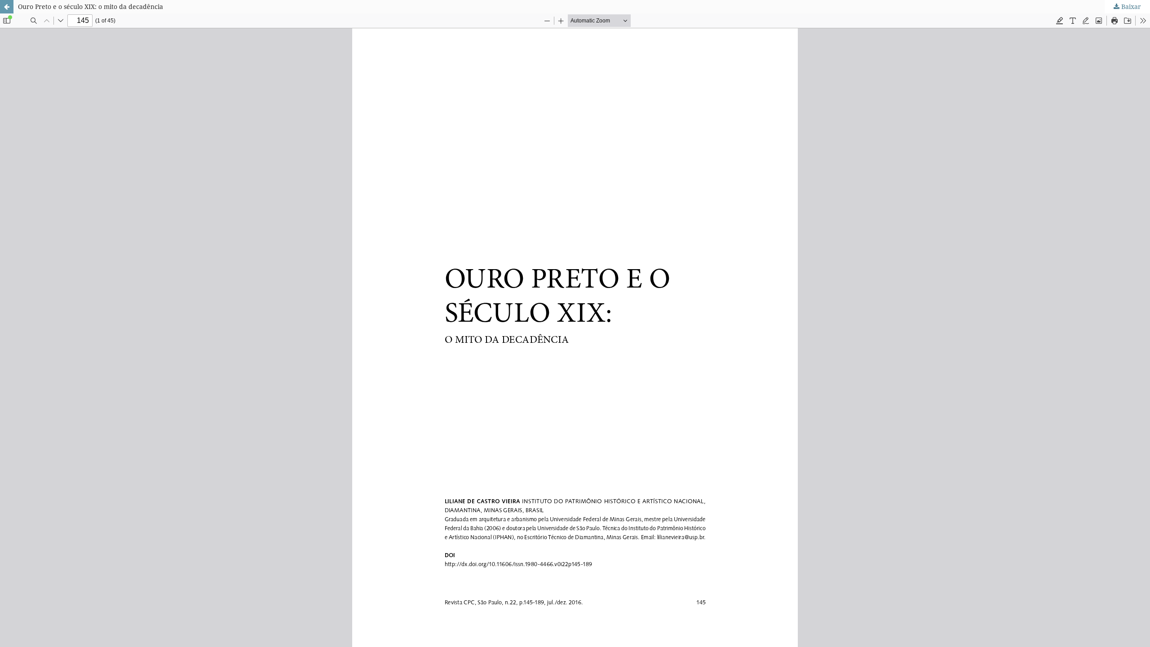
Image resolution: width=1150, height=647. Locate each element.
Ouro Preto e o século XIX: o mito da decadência (90, 6)
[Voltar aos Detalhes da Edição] (6, 6)
